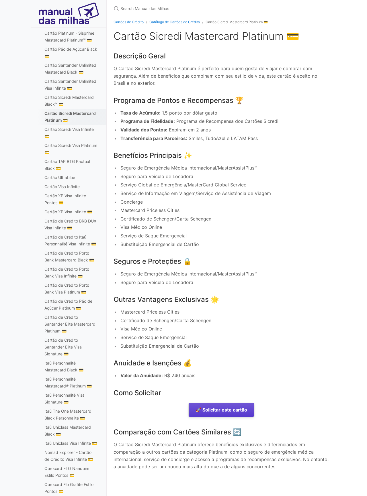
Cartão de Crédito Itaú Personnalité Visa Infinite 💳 (70, 240)
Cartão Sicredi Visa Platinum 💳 (70, 149)
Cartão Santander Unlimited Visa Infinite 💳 (70, 84)
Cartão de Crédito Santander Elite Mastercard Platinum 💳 (69, 324)
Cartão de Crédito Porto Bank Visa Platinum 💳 (66, 288)
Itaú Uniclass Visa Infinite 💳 (70, 443)
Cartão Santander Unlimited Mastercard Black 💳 (70, 68)
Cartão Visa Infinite (62, 186)
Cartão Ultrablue (59, 177)
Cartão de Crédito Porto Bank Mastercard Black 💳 (69, 256)
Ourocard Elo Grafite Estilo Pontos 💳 (68, 488)
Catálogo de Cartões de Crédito (174, 22)
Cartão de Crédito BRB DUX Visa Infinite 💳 (70, 224)
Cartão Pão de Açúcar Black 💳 (70, 52)
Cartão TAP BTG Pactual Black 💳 (67, 165)
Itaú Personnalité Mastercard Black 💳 (63, 366)
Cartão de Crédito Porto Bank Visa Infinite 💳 (66, 272)
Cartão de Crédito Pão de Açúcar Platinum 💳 (68, 304)
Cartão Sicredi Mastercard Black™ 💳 (69, 101)
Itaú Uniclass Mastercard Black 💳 (67, 430)
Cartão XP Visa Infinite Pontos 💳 (65, 199)
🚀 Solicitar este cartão (221, 410)
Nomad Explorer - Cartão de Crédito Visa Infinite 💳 (68, 456)
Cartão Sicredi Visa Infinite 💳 (69, 133)
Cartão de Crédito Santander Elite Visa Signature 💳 (63, 347)
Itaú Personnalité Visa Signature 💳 (64, 398)
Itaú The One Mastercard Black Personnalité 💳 (67, 414)
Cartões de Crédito (129, 22)
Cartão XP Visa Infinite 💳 (68, 211)
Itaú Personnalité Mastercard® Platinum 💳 (68, 382)
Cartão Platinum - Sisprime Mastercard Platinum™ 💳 (69, 36)
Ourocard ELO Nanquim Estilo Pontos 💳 (66, 472)
